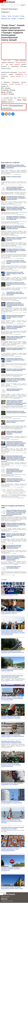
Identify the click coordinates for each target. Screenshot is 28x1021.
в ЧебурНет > (21, 18)
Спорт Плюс (7, 60)
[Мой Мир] (13, 114)
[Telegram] (9, 114)
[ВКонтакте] (2, 114)
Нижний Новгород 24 (17, 76)
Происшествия (5, 18)
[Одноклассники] (6, 114)
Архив (9, 16)
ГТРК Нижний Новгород (16, 105)
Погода (22, 16)
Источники (15, 16)
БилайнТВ (4, 94)
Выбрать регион (4, 899)
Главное (3, 16)
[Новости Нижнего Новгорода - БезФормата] (8, 1)
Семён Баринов (14, 64)
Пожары (13, 18)
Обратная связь (4, 898)
